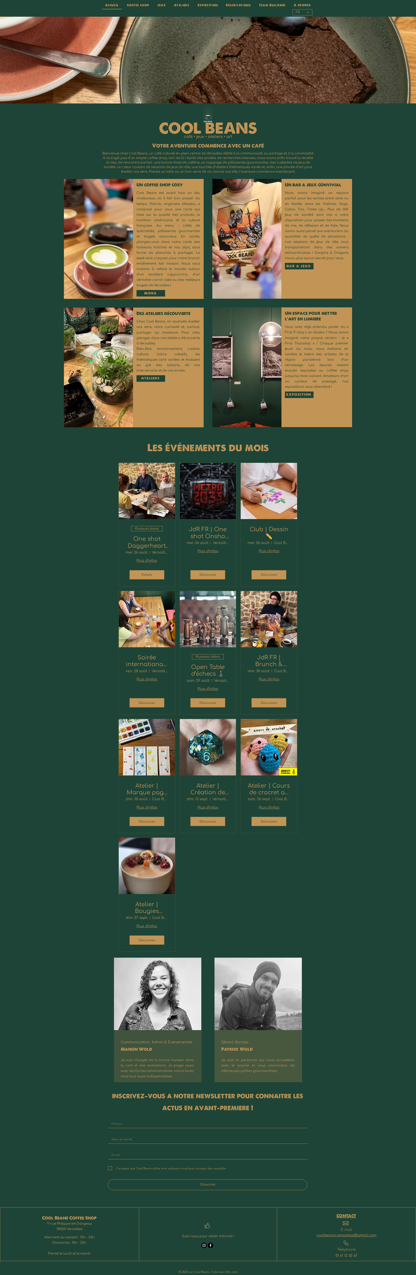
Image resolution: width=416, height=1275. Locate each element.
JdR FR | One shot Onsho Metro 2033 (208, 532)
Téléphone (346, 1250)
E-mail (346, 1230)
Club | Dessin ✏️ (269, 532)
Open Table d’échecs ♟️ (208, 670)
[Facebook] (210, 1245)
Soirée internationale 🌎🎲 (147, 661)
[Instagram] (204, 1245)
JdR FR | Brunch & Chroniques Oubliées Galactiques (269, 661)
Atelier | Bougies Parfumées (146, 907)
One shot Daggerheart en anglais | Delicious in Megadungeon (147, 542)
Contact (346, 1216)
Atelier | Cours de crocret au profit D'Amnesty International (269, 789)
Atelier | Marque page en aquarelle (147, 789)
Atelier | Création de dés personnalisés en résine (208, 789)
